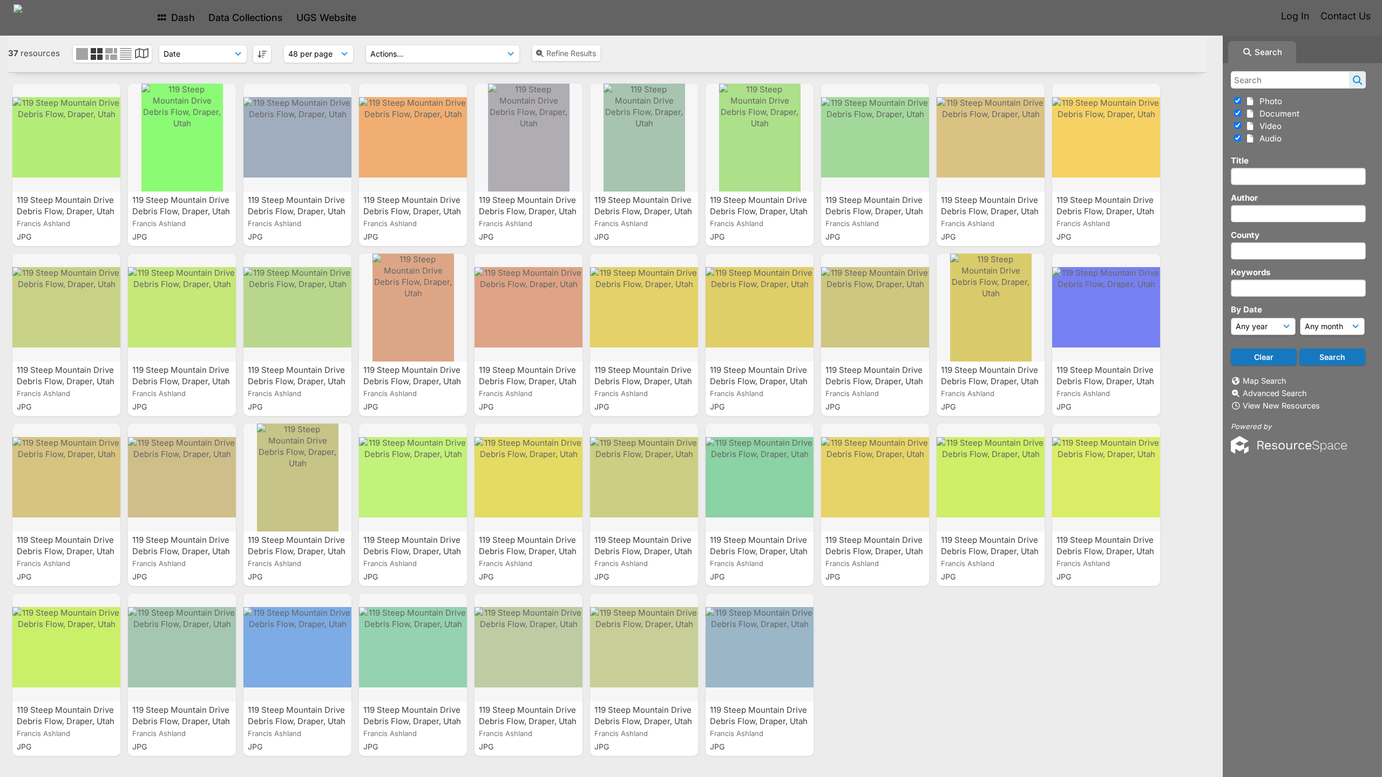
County (1245, 235)
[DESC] (262, 54)
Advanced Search (1274, 393)
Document (1277, 113)
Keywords (1250, 272)
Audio (1268, 138)
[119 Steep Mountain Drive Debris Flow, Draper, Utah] (66, 138)
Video (1268, 126)
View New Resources (1281, 405)
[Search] (1357, 79)
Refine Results (571, 53)
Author (1244, 198)
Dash (181, 17)
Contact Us (1345, 16)
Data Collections (245, 17)
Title (1240, 160)
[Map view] (142, 55)
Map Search (1264, 380)
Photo (1268, 101)
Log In (1295, 16)
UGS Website (326, 17)
